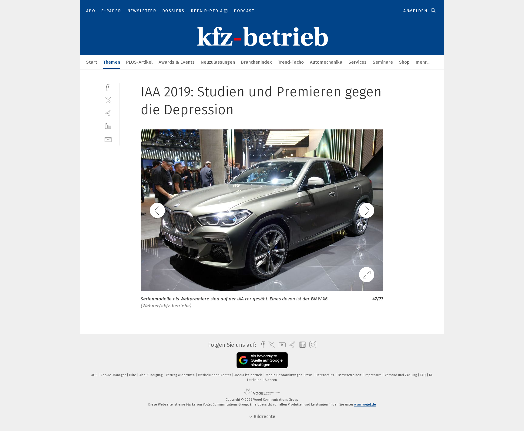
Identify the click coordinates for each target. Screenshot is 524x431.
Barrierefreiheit (350, 375)
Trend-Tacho (291, 62)
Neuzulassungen (218, 62)
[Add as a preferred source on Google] (262, 360)
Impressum (373, 375)
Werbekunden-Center (215, 375)
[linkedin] (108, 126)
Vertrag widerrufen (181, 375)
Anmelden (415, 10)
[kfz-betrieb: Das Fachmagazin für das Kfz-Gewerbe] (91, 61)
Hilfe (133, 375)
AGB (94, 375)
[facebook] (108, 87)
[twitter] (108, 100)
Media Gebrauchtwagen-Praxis (289, 375)
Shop (404, 62)
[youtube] (281, 345)
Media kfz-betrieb (248, 375)
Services (357, 62)
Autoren (271, 380)
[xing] (108, 113)
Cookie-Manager (114, 375)
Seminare (383, 62)
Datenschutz (325, 375)
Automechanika (326, 62)
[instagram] (311, 345)
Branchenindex (256, 62)
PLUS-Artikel (139, 62)
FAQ (423, 375)
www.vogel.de (365, 404)
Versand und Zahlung (401, 375)
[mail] (108, 139)
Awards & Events (177, 62)
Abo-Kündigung (151, 375)
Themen (111, 62)
